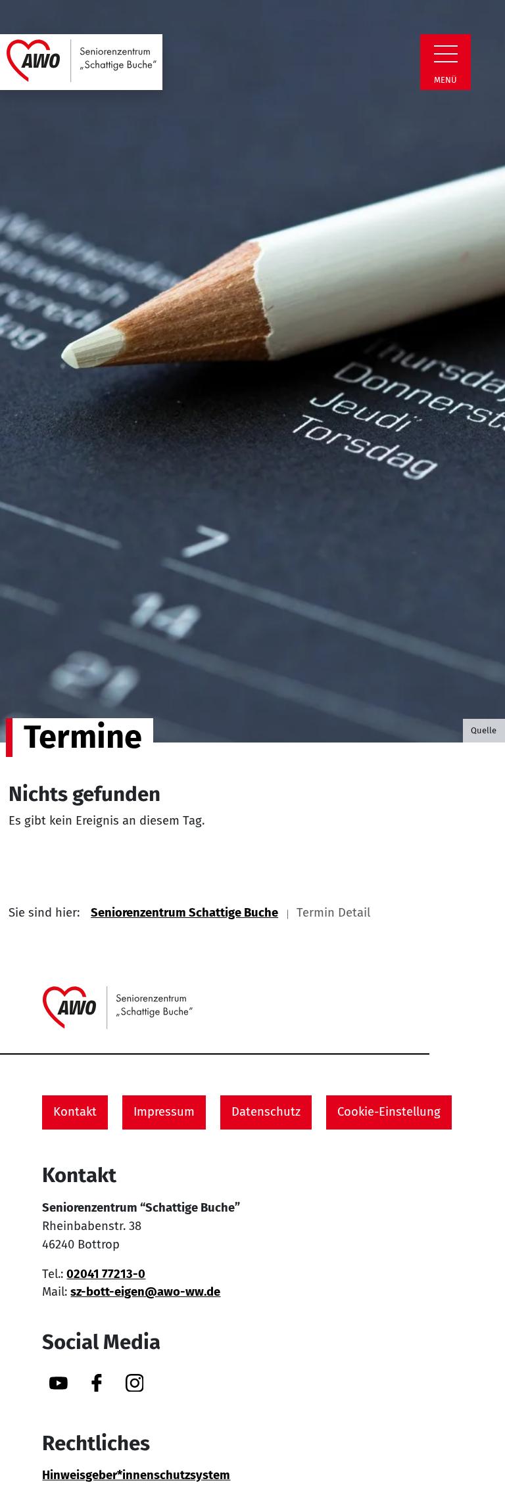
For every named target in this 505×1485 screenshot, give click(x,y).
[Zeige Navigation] (446, 54)
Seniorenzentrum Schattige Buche (184, 912)
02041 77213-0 (105, 1274)
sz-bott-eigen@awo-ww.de (145, 1292)
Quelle (483, 730)
